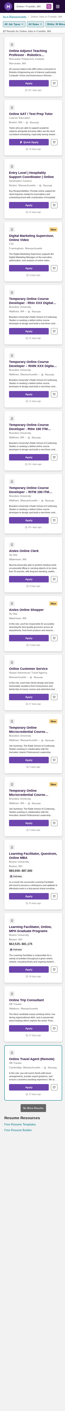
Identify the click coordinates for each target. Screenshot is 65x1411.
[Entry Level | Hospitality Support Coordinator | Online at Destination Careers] (33, 188)
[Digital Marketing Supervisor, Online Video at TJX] (33, 251)
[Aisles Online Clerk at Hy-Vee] (33, 564)
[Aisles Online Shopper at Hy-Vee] (33, 623)
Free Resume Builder (18, 1130)
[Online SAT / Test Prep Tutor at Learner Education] (33, 127)
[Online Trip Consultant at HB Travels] (33, 1014)
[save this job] (54, 83)
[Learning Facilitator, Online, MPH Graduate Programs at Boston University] (33, 947)
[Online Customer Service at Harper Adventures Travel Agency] (33, 682)
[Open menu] (58, 6)
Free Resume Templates (20, 1124)
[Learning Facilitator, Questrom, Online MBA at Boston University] (33, 874)
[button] (29, 83)
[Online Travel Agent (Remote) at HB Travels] (33, 1073)
